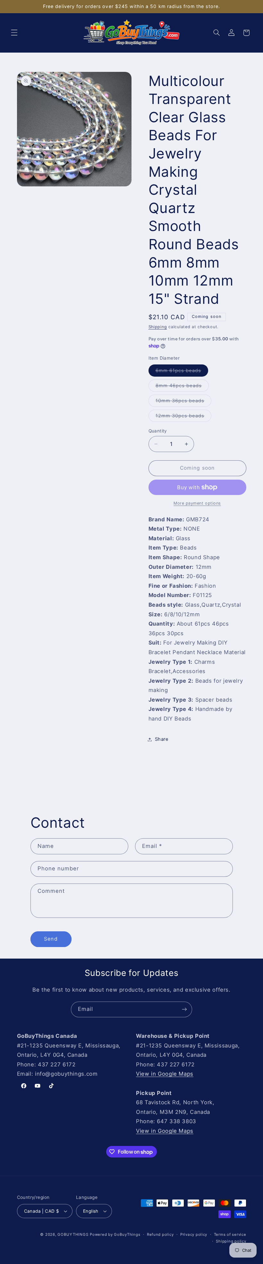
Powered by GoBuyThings (115, 1234)
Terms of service (230, 1234)
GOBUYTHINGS (72, 1234)
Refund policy (160, 1234)
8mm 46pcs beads (182, 387)
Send (50, 939)
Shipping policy (231, 1241)
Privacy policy (193, 1234)
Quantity (157, 430)
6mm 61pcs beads (182, 372)
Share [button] (162, 739)
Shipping (157, 326)
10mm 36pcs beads (184, 402)
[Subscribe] (184, 1009)
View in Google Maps (164, 1074)
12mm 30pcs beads (184, 417)
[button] (14, 32)
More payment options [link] (197, 503)
